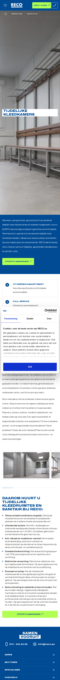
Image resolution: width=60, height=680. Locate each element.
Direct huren (40, 5)
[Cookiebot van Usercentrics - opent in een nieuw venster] (44, 311)
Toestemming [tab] (10, 318)
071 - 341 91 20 (18, 644)
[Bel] (55, 5)
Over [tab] (49, 318)
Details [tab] (30, 318)
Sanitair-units (16, 14)
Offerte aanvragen (17, 261)
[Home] (6, 14)
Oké (30, 367)
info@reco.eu (46, 644)
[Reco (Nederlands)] (16, 5)
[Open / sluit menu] (5, 5)
